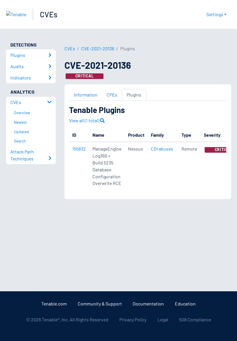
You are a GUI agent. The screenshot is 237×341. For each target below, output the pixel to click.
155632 (79, 148)
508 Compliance (195, 319)
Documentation (148, 303)
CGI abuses (162, 148)
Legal (163, 319)
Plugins (134, 94)
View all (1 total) (84, 120)
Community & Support (100, 303)
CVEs (49, 14)
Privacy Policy (133, 319)
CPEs (112, 94)
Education (185, 303)
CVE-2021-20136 (97, 48)
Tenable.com (54, 303)
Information (85, 94)
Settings (214, 14)
